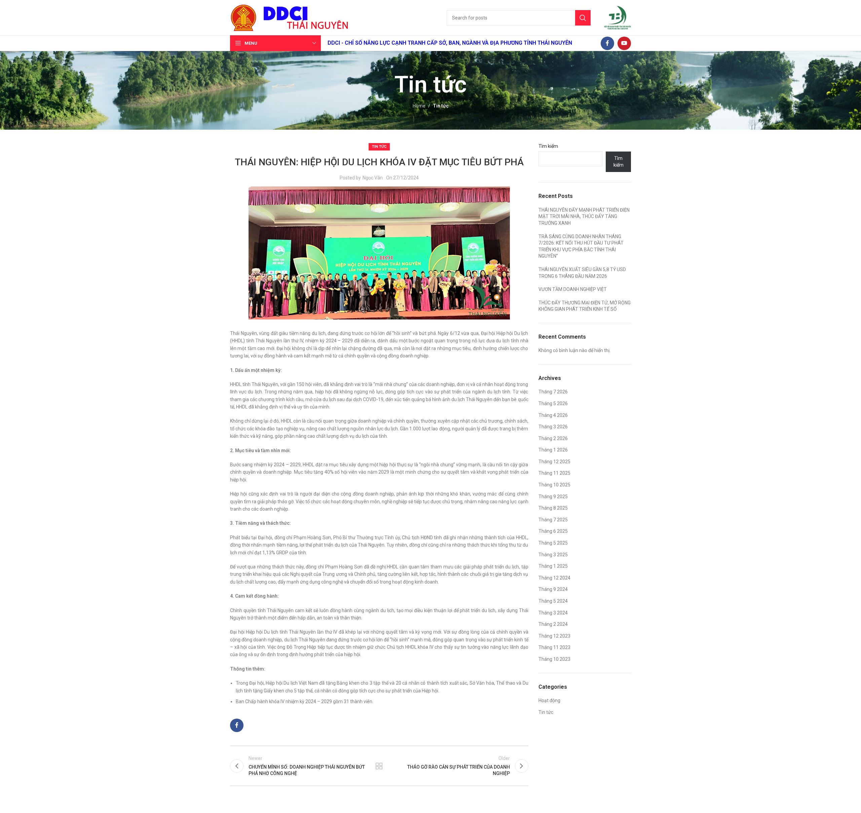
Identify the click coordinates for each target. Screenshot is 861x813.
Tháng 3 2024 (553, 612)
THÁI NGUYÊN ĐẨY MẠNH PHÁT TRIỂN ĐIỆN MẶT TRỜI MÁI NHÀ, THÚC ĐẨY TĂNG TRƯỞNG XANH (584, 216)
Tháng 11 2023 (554, 647)
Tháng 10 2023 (554, 659)
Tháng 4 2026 (553, 415)
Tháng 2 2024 (553, 624)
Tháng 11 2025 (554, 473)
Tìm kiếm (548, 146)
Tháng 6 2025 (553, 531)
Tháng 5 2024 (553, 601)
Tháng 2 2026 (553, 438)
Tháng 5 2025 (553, 543)
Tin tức (441, 106)
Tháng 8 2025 (553, 508)
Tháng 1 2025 (553, 566)
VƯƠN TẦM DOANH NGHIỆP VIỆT (572, 289)
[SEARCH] (583, 18)
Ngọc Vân (373, 177)
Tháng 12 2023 (554, 636)
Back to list (379, 766)
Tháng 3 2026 (553, 426)
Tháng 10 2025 (554, 484)
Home (419, 106)
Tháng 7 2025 (553, 519)
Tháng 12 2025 (554, 461)
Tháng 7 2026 (553, 391)
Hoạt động (549, 700)
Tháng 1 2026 (553, 450)
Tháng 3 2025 (553, 554)
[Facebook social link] (607, 43)
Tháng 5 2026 (553, 403)
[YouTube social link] (624, 43)
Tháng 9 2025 (553, 496)
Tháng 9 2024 (553, 589)
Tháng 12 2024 (554, 578)
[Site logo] (243, 17)
